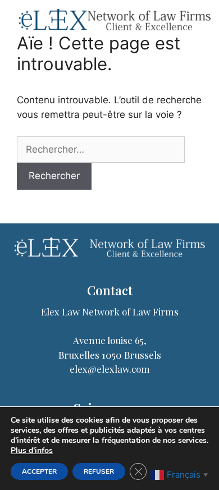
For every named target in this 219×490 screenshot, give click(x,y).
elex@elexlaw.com (110, 369)
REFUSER (99, 471)
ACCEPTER (39, 471)
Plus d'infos (32, 451)
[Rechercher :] (101, 149)
